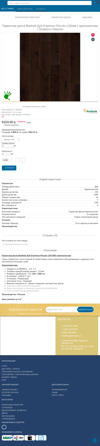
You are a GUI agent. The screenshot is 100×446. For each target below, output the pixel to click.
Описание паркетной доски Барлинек (23, 286)
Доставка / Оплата (11, 369)
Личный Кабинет (10, 390)
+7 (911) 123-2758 (69, 329)
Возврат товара (9, 377)
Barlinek (18, 110)
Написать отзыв (39, 106)
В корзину (10, 168)
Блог (4, 380)
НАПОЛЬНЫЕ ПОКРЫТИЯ (12, 405)
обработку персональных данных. (69, 314)
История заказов (10, 392)
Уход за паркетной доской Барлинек (23, 291)
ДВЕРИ (5, 413)
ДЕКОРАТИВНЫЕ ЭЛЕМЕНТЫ (14, 410)
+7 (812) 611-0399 (69, 326)
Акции (55, 392)
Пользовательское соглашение (17, 372)
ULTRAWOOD (7, 408)
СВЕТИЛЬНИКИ (8, 416)
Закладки (6, 395)
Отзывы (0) (41, 9)
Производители (59, 390)
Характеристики (25, 9)
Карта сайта (58, 395)
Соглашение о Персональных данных (20, 374)
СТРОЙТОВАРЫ (8, 419)
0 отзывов (26, 106)
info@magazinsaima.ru (71, 336)
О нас (4, 366)
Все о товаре (7, 9)
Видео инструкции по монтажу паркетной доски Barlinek (32, 288)
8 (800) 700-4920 (68, 332)
